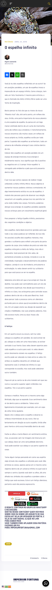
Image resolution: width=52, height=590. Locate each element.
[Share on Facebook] (7, 74)
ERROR (8, 544)
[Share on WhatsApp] (17, 74)
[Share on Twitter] (12, 74)
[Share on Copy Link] (22, 74)
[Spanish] (9, 586)
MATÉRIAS (9, 42)
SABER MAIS (15, 521)
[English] (3, 586)
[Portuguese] (6, 586)
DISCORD (13, 509)
